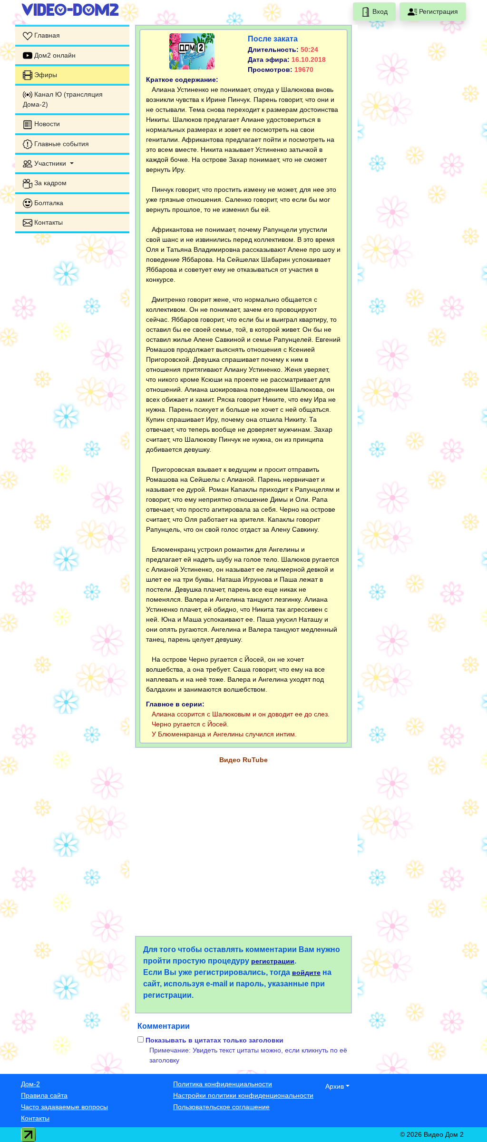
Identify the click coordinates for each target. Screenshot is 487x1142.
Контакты (35, 1118)
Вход (379, 11)
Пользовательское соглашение (221, 1107)
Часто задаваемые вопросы (64, 1107)
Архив (334, 1086)
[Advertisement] (72, 383)
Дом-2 (30, 1084)
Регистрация (437, 11)
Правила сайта (44, 1095)
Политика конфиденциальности (222, 1084)
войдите (306, 972)
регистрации (272, 961)
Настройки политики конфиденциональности (243, 1095)
